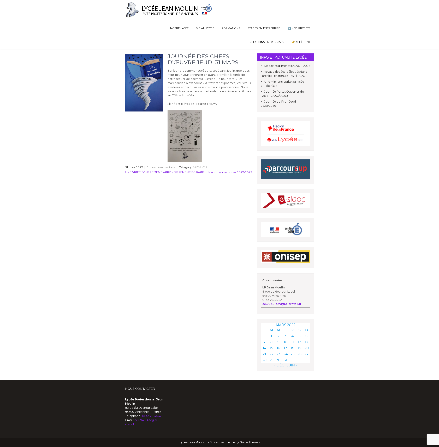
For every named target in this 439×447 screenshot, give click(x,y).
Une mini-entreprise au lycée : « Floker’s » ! (283, 83)
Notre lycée (179, 28)
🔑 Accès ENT (301, 42)
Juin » (292, 365)
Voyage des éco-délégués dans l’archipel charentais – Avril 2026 (284, 73)
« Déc (279, 365)
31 (285, 360)
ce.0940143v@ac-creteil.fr (281, 304)
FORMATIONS (231, 28)
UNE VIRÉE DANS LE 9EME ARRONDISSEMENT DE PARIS (165, 172)
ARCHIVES (200, 167)
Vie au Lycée (205, 28)
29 (271, 360)
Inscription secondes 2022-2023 (230, 172)
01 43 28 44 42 (152, 416)
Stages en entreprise (264, 28)
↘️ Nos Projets (299, 28)
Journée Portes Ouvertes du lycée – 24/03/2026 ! (282, 93)
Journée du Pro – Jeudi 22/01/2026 (278, 103)
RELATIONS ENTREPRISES (267, 42)
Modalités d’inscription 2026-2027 (287, 66)
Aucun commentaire (161, 167)
